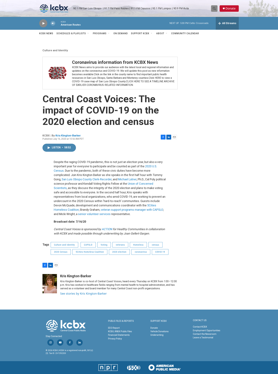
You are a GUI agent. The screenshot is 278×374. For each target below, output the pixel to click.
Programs (100, 33)
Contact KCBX (200, 326)
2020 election (119, 252)
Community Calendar (185, 33)
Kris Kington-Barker (68, 135)
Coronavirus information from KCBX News (115, 62)
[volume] (53, 23)
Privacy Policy (115, 338)
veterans (120, 244)
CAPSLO (88, 244)
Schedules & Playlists (71, 33)
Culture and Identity (55, 50)
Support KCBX (140, 33)
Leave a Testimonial (203, 337)
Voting (104, 244)
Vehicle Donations (159, 331)
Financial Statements (119, 335)
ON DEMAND (120, 33)
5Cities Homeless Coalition (90, 252)
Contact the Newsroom (204, 334)
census (155, 244)
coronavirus (141, 252)
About (160, 33)
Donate (231, 8)
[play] (43, 23)
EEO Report (114, 328)
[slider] (58, 23)
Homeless (138, 244)
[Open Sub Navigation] (88, 33)
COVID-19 (160, 252)
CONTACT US (200, 320)
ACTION (107, 229)
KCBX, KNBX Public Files (120, 331)
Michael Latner (127, 179)
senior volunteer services (94, 214)
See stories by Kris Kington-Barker (83, 293)
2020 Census (60, 252)
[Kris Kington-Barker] (49, 283)
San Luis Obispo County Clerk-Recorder (87, 179)
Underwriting (156, 335)
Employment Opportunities (206, 330)
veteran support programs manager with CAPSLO (132, 209)
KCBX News (46, 33)
